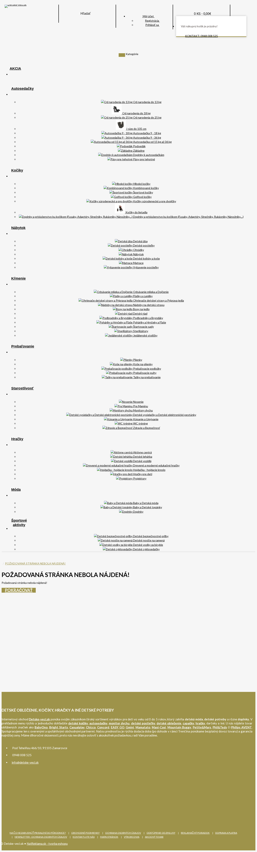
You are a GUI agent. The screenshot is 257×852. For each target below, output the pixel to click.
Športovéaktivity (19, 523)
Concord (103, 727)
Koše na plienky (143, 364)
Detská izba (140, 241)
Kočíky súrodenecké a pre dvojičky (154, 201)
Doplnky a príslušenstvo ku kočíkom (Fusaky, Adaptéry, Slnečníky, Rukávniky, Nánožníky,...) (188, 216)
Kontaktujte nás (84, 836)
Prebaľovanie (22, 346)
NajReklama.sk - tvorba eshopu (47, 843)
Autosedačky (22, 89)
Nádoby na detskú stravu (148, 305)
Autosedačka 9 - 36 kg (147, 137)
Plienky (137, 359)
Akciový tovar (154, 836)
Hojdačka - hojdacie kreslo (149, 470)
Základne (139, 150)
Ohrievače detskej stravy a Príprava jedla (158, 300)
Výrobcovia (131, 836)
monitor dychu (119, 723)
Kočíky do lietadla (136, 212)
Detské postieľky (144, 245)
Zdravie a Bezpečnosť (146, 428)
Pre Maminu (140, 406)
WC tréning (140, 423)
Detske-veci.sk (39, 719)
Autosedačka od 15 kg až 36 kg (152, 141)
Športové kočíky (143, 192)
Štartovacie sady (143, 326)
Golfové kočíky (142, 196)
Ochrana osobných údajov (123, 832)
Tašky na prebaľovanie (147, 377)
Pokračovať (19, 590)
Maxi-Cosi (159, 727)
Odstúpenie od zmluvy (161, 832)
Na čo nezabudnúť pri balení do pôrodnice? (38, 832)
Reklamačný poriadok (195, 832)
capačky (188, 723)
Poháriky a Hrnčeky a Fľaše (149, 322)
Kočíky (17, 170)
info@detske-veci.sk (25, 762)
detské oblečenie (169, 723)
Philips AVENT (241, 727)
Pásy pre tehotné (144, 159)
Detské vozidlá (142, 461)
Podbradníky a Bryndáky (148, 318)
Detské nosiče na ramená (149, 540)
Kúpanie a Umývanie (145, 419)
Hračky (17, 439)
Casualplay (77, 727)
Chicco (91, 727)
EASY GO (117, 727)
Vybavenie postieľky (146, 267)
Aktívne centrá (142, 452)
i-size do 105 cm (136, 128)
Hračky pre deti (142, 474)
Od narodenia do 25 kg (147, 117)
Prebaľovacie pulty (144, 372)
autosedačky (98, 723)
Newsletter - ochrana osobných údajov (41, 836)
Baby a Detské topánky (147, 507)
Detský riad (140, 313)
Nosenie (138, 401)
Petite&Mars (202, 727)
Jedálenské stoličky (145, 335)
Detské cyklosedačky (146, 549)
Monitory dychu (143, 410)
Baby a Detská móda (145, 503)
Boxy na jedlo (141, 309)
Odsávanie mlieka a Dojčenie (151, 292)
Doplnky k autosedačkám (148, 154)
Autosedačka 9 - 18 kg (147, 133)
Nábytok (18, 228)
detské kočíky (78, 723)
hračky (200, 723)
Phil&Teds (220, 727)
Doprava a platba (226, 832)
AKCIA (15, 68)
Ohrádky (138, 250)
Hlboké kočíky (141, 183)
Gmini (130, 727)
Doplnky (138, 511)
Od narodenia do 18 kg (136, 113)
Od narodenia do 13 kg (147, 102)
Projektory (139, 478)
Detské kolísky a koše (146, 258)
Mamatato (143, 727)
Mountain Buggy (179, 727)
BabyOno (41, 727)
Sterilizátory (140, 331)
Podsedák (139, 146)
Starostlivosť (22, 388)
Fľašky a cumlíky (143, 296)
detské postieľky (143, 723)
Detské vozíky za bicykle (148, 544)
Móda (16, 490)
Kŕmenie (18, 278)
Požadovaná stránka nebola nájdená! (35, 563)
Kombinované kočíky (146, 188)
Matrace (138, 263)
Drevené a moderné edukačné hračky (156, 465)
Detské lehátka (142, 456)
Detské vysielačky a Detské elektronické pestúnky (164, 414)
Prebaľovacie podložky (147, 368)
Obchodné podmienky (85, 832)
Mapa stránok (109, 836)
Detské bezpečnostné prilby (150, 536)
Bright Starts (58, 727)
